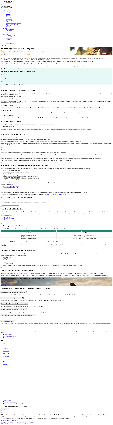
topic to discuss (31, 117)
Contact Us (5, 364)
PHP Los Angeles (6, 353)
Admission (5, 361)
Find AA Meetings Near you (8, 54)
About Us (4, 345)
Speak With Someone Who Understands (10, 205)
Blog (4, 366)
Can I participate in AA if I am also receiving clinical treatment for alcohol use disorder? (17, 315)
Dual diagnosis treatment (8, 190)
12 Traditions (27, 107)
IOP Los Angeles (6, 356)
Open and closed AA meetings (7, 101)
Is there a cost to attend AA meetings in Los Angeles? (11, 298)
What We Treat (6, 351)
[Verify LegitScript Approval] (5, 410)
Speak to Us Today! (6, 284)
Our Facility (5, 348)
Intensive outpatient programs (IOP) (10, 187)
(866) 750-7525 (5, 45)
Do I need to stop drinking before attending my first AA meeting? (13, 292)
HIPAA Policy (27, 423)
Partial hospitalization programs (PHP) (11, 186)
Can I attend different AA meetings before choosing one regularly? (13, 303)
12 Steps (20, 107)
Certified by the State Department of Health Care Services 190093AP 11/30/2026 (17, 422)
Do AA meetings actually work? (7, 321)
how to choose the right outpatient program (57, 194)
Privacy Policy (7, 420)
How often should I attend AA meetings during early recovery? (12, 309)
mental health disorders (32, 190)
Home (4, 343)
